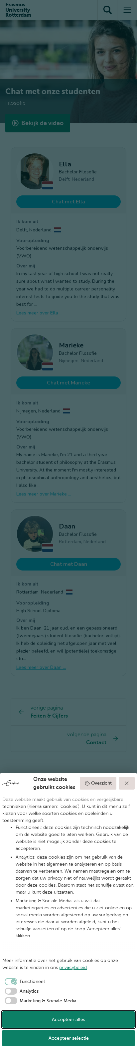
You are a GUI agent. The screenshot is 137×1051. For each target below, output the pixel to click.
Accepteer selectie (69, 1038)
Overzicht (101, 783)
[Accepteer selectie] (127, 783)
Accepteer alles (68, 1019)
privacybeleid (73, 967)
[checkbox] (23, 981)
